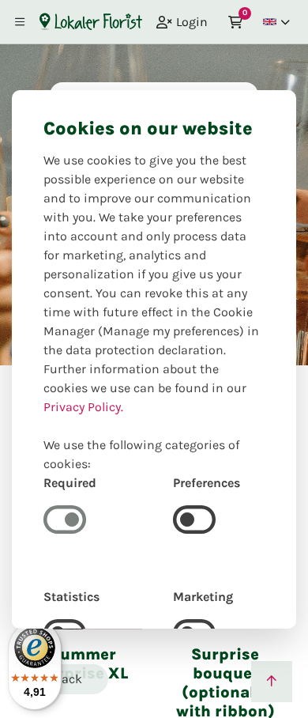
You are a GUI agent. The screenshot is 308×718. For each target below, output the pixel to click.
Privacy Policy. (83, 406)
